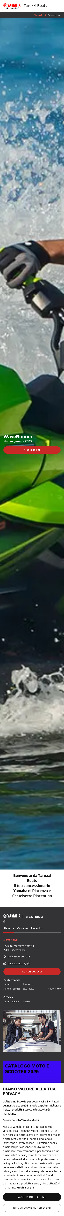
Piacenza (8, 928)
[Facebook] (4, 921)
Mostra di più (25, 1187)
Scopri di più (32, 449)
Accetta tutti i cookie (32, 1197)
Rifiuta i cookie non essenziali (32, 1207)
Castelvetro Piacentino (29, 928)
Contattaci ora (32, 971)
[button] (59, 6)
